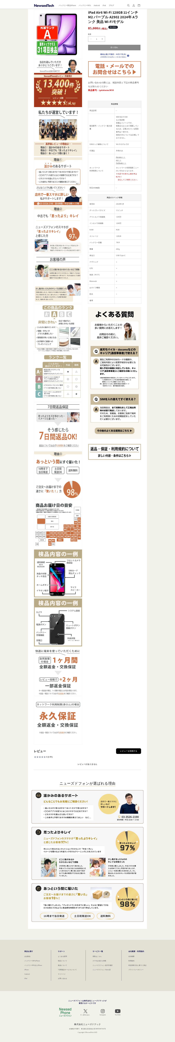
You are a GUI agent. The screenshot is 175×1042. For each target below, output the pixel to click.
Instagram (103, 1015)
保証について (62, 961)
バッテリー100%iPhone (32, 961)
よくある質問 (62, 956)
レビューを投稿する (128, 751)
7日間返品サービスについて (67, 970)
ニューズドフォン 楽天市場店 (102, 965)
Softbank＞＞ (121, 163)
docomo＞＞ (120, 157)
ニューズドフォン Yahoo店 (102, 970)
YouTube (118, 1015)
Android (27, 974)
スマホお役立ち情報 (99, 961)
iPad (25, 978)
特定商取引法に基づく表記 (137, 965)
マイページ (61, 974)
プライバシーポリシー (135, 970)
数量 (89, 34)
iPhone (26, 970)
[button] (128, 5)
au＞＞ (118, 160)
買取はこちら (97, 956)
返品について (62, 965)
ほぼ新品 (27, 956)
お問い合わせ (62, 978)
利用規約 (131, 961)
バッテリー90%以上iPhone (33, 965)
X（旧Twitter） (85, 1015)
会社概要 (131, 956)
